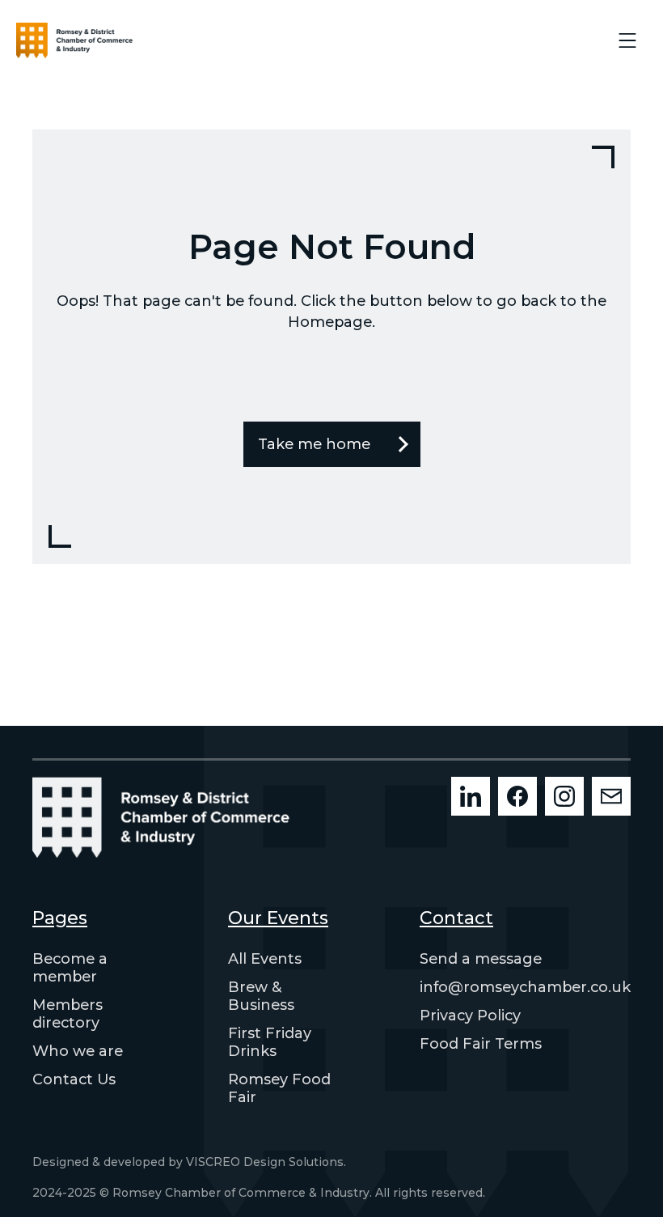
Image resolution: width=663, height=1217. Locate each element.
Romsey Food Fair (279, 1088)
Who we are (77, 1051)
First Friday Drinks (269, 1042)
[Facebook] (517, 796)
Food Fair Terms (481, 1044)
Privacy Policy (470, 1015)
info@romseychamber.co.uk (525, 987)
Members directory (67, 1014)
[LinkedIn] (470, 796)
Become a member (70, 968)
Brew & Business (261, 996)
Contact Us (74, 1079)
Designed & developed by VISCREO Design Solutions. (189, 1162)
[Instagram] (564, 796)
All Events (265, 959)
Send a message (481, 959)
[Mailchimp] (611, 796)
